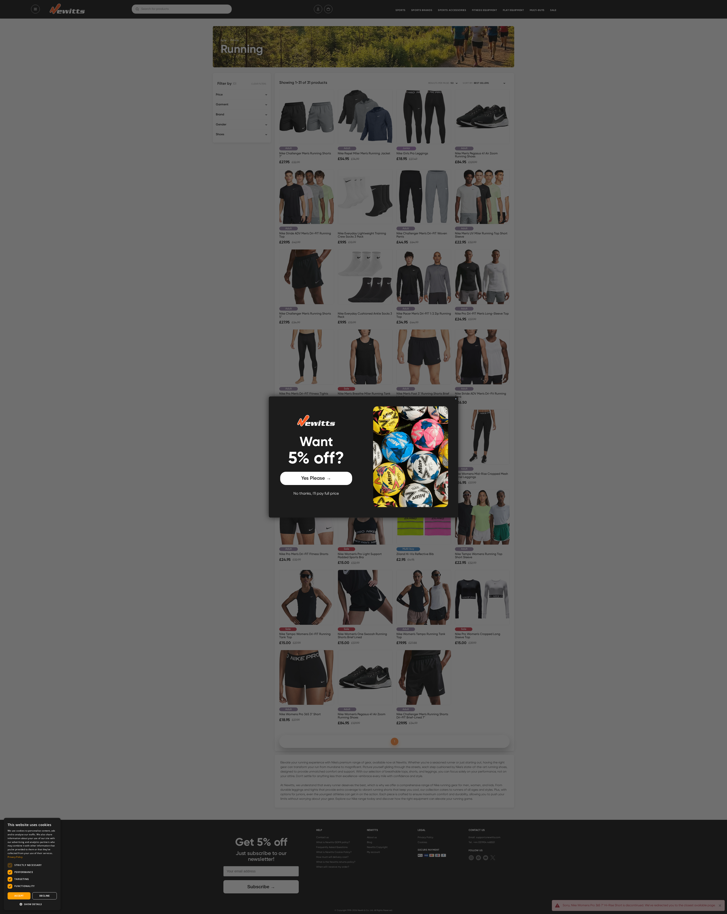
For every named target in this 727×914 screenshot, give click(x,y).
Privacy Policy (15, 857)
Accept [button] (18, 895)
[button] (32, 904)
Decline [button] (44, 895)
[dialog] (32, 864)
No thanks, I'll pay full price (316, 494)
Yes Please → (316, 478)
